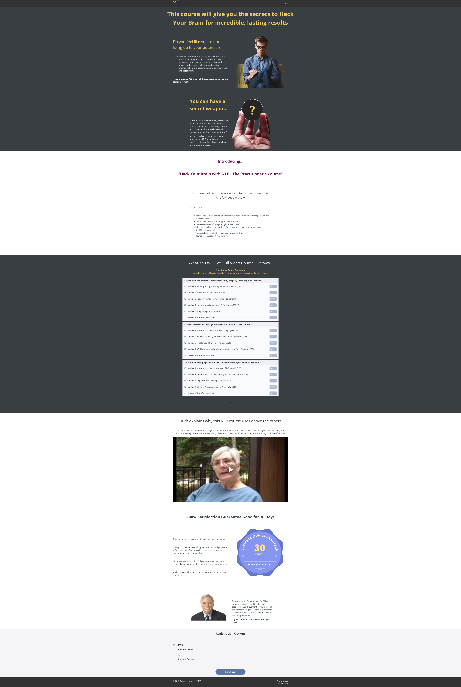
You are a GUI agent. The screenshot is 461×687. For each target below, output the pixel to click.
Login (286, 3)
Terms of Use (282, 681)
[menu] (285, 3)
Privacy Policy (282, 683)
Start (273, 286)
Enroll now (230, 672)
